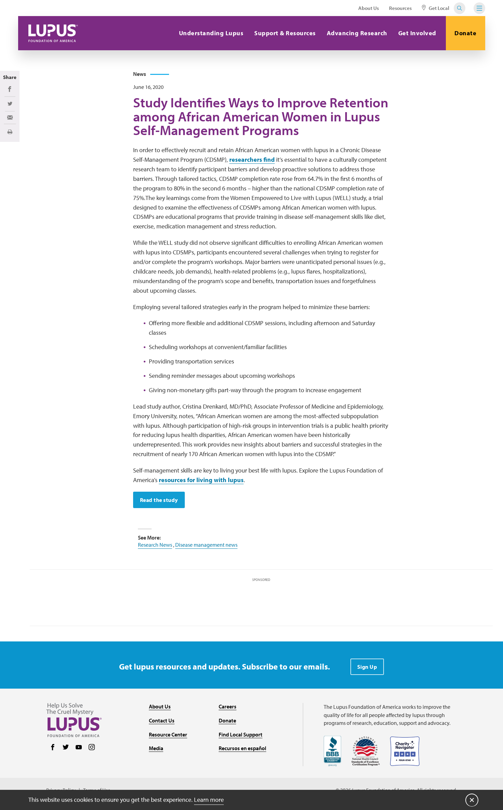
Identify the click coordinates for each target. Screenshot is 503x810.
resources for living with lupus (201, 480)
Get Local (438, 8)
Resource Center (168, 734)
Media (156, 748)
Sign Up (367, 666)
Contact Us (162, 720)
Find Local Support (240, 734)
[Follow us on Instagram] (92, 748)
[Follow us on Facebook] (53, 748)
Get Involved (417, 33)
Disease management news (206, 544)
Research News (155, 544)
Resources (400, 8)
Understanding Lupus (211, 33)
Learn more (209, 800)
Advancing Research (357, 33)
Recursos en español (242, 748)
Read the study (159, 499)
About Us (368, 8)
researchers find (252, 159)
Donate (465, 33)
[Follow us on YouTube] (79, 748)
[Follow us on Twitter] (66, 748)
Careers (227, 706)
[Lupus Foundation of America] (53, 33)
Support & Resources (285, 33)
